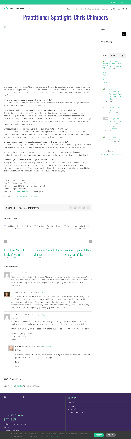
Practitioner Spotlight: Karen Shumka (48, 235)
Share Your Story (12, 431)
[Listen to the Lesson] (105, 109)
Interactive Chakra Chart (114, 138)
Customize (53, 436)
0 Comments (33, 196)
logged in (19, 386)
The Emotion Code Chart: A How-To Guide (115, 63)
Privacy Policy (73, 406)
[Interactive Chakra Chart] (105, 139)
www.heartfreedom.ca (21, 191)
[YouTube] (19, 415)
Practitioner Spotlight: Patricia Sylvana (18, 235)
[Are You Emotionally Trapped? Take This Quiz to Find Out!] (105, 90)
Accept (99, 435)
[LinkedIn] (22, 415)
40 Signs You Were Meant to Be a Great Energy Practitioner (115, 123)
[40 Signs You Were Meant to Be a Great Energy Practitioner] (105, 120)
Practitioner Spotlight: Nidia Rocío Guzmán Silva (78, 235)
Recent (113, 55)
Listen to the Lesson (114, 108)
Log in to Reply (34, 273)
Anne (12, 273)
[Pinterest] (15, 415)
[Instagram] (12, 415)
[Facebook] (5, 415)
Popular (105, 55)
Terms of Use (73, 409)
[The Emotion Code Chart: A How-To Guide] (105, 72)
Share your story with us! (111, 154)
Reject (110, 435)
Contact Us (72, 402)
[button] (126, 9)
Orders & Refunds (75, 412)
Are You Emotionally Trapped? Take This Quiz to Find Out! (116, 94)
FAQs (7, 427)
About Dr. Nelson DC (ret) (15, 424)
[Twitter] (8, 415)
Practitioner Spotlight (22, 196)
